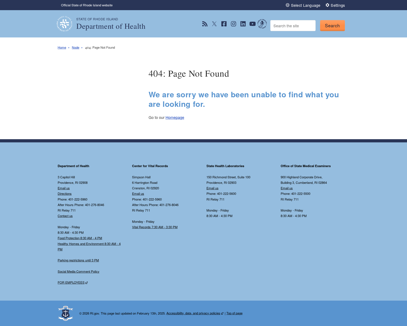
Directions (65, 193)
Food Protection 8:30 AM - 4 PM (80, 238)
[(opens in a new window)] (205, 24)
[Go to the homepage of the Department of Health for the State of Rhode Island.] (67, 23)
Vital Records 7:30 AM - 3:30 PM (155, 227)
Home (62, 47)
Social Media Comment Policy (78, 271)
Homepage (175, 117)
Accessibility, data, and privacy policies (193, 313)
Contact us (65, 215)
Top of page (234, 313)
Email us (64, 188)
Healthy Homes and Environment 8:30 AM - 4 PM (89, 246)
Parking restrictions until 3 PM (78, 260)
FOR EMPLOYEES (71, 282)
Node (75, 47)
